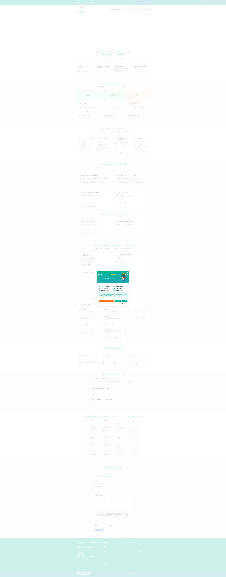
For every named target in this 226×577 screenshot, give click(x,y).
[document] (113, 288)
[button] (127, 272)
